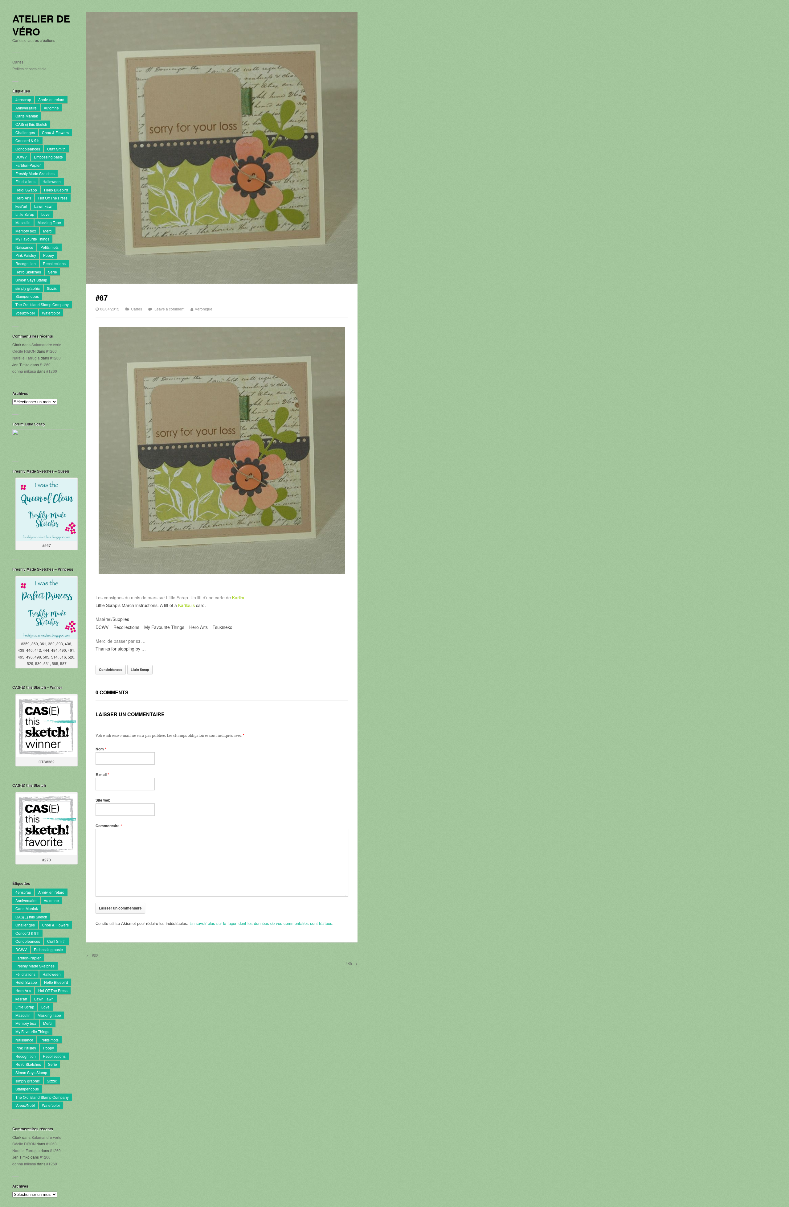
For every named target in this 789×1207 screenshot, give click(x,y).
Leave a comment (169, 308)
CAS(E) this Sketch (31, 124)
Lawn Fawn (44, 206)
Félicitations (25, 181)
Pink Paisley (25, 255)
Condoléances (27, 148)
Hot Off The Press (52, 197)
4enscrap (23, 99)
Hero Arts (23, 197)
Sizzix (52, 288)
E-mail (102, 774)
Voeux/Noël (25, 312)
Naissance (24, 247)
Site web (103, 800)
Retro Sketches (28, 271)
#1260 (51, 351)
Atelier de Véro (41, 25)
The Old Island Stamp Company (42, 304)
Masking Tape (49, 222)
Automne (51, 107)
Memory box (25, 230)
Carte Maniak (26, 115)
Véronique (203, 308)
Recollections (54, 263)
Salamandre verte (46, 344)
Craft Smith (56, 148)
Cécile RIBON (24, 351)
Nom (101, 749)
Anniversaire (26, 107)
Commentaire (109, 825)
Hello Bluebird (56, 189)
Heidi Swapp (26, 189)
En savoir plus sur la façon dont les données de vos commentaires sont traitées (261, 923)
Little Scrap (24, 214)
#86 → (351, 963)
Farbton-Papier (28, 165)
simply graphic (27, 288)
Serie (52, 271)
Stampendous (27, 296)
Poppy (48, 255)
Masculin (23, 222)
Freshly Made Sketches (35, 173)
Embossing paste (48, 156)
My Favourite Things (32, 238)
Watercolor (51, 312)
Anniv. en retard (51, 99)
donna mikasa (24, 371)
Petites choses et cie (29, 68)
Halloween (52, 181)
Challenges (25, 132)
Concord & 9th (27, 140)
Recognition (25, 263)
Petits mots (49, 247)
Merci (47, 230)
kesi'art (21, 206)
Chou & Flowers (55, 132)
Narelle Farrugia (26, 357)
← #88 (92, 956)
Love (45, 214)
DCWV (21, 156)
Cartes (17, 61)
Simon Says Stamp (31, 279)
